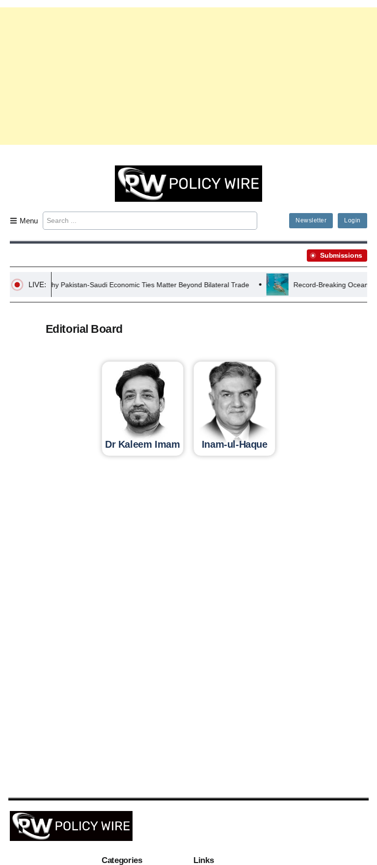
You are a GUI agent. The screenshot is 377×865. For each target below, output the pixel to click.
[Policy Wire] (188, 183)
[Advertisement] (188, 76)
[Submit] (248, 220)
